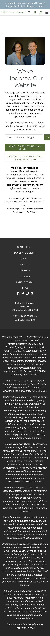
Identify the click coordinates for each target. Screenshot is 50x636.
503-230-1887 (22, 319)
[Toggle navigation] (47, 12)
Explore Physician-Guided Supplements (25, 158)
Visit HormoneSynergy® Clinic (25, 147)
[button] (25, 247)
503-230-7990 (21, 316)
